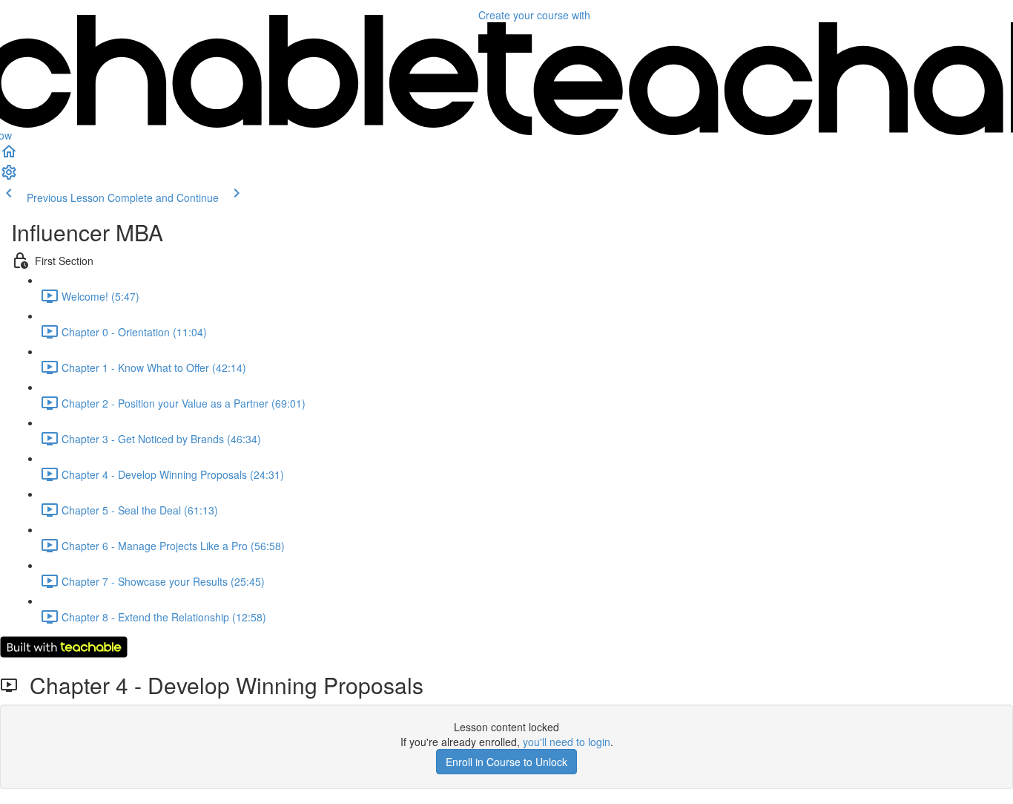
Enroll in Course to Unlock (506, 761)
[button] (9, 155)
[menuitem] (9, 176)
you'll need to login (566, 741)
